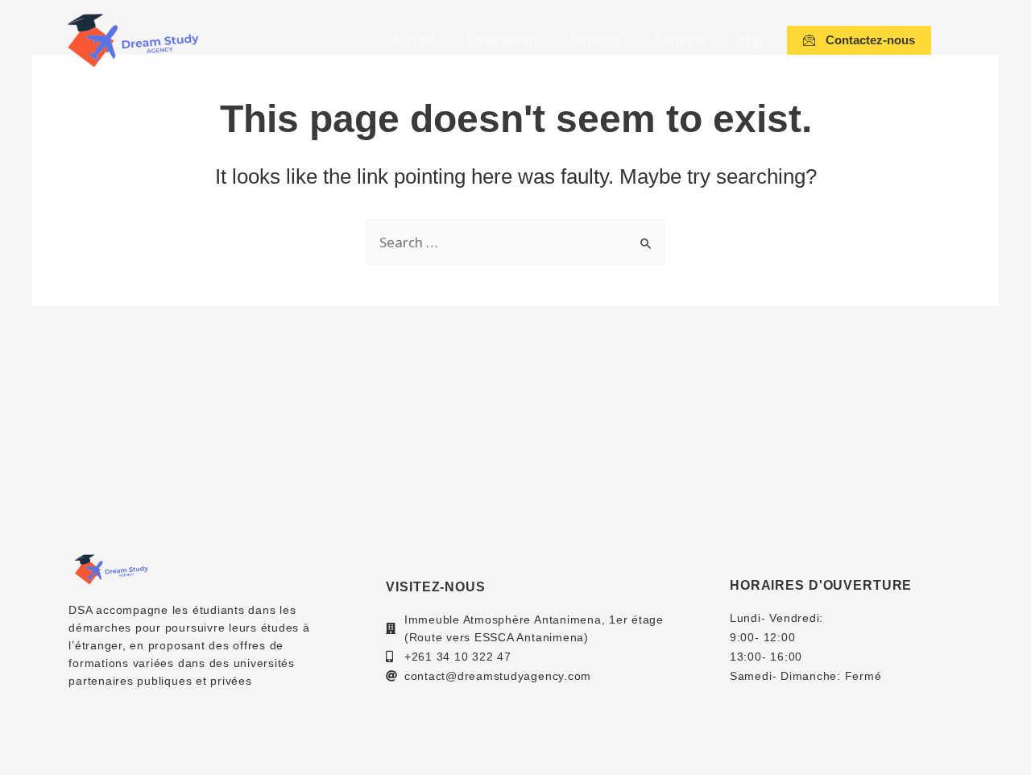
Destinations (503, 40)
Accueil (413, 40)
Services (596, 40)
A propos (678, 40)
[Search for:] (515, 243)
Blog (749, 40)
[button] (859, 40)
